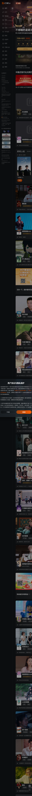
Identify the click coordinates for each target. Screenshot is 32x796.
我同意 (23, 412)
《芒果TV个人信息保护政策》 (20, 390)
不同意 (8, 412)
